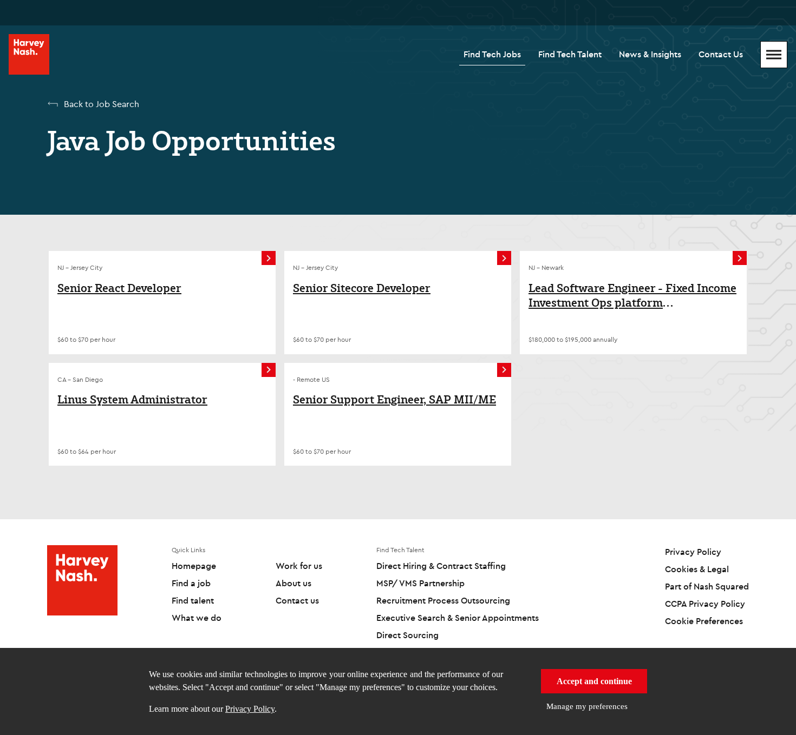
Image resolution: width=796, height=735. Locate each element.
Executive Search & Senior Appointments (457, 617)
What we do (196, 617)
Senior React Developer (119, 288)
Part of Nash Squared (707, 586)
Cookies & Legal (697, 569)
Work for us (299, 565)
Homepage (194, 565)
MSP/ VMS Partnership (420, 583)
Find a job (191, 583)
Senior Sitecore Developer (361, 288)
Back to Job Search (101, 103)
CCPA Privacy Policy (705, 603)
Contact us (297, 600)
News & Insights (650, 54)
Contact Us (721, 54)
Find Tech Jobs (492, 54)
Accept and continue (594, 681)
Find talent (193, 600)
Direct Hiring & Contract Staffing (441, 565)
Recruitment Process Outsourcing (443, 600)
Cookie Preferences (704, 620)
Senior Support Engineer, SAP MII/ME (394, 399)
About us (293, 583)
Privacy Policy (250, 708)
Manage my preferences (587, 706)
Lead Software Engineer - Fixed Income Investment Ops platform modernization (632, 295)
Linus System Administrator (132, 399)
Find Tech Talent (570, 54)
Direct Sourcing (407, 635)
